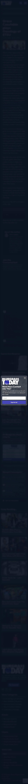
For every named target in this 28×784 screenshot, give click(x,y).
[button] (25, 378)
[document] (14, 392)
